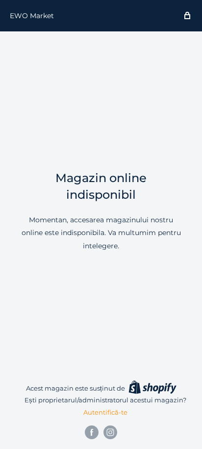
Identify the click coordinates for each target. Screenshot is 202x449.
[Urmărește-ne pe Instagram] (110, 432)
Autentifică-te (105, 412)
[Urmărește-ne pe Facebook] (92, 432)
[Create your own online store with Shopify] (152, 387)
